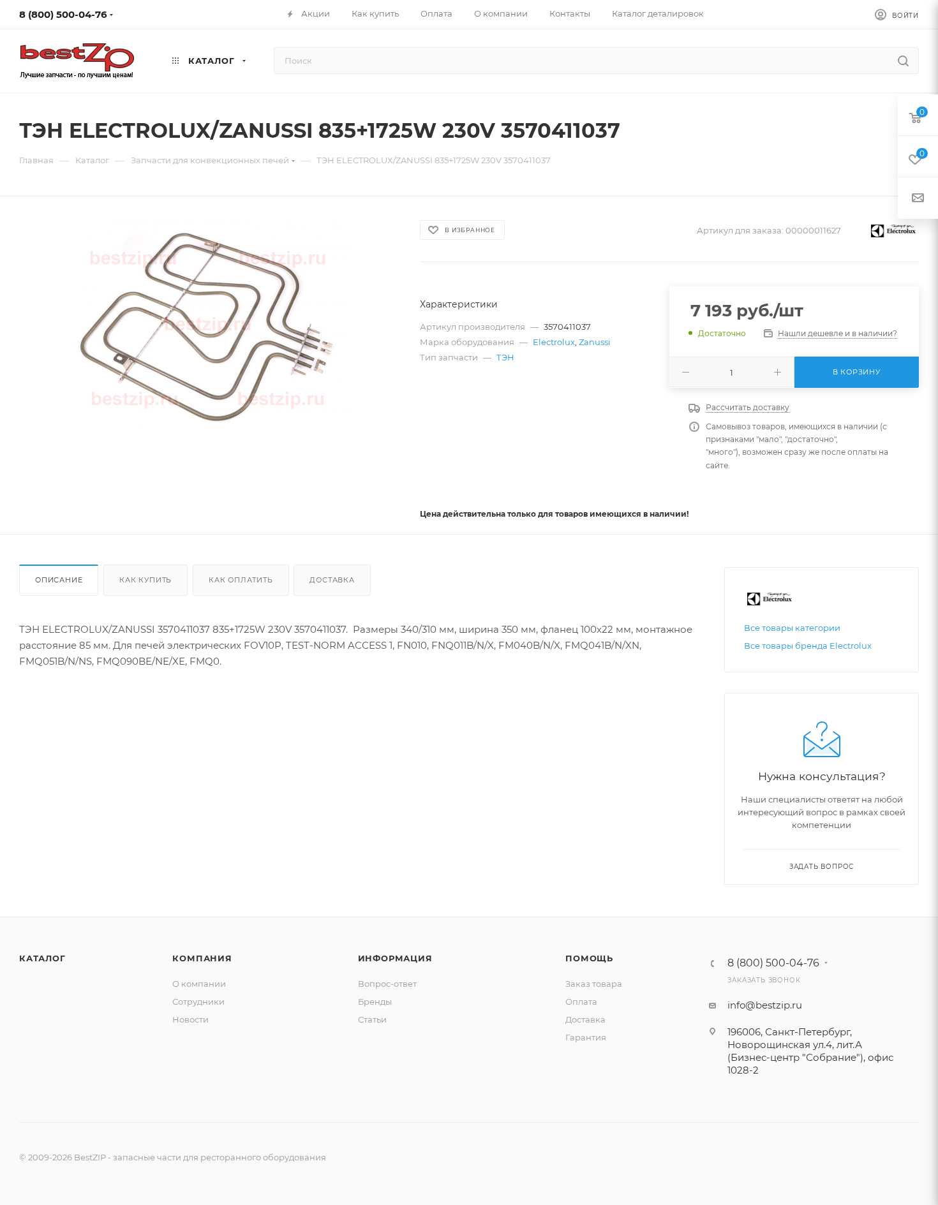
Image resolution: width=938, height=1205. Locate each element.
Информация (395, 958)
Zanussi (595, 342)
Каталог (42, 958)
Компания (202, 958)
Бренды (375, 1001)
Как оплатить (241, 579)
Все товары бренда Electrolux (808, 645)
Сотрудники (198, 1001)
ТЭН (505, 357)
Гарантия (585, 1037)
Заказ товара (593, 984)
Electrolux (554, 342)
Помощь (589, 958)
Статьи (372, 1019)
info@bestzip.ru (764, 1005)
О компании (199, 984)
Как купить (145, 579)
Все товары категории (792, 628)
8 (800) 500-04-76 (63, 14)
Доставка (331, 579)
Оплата (581, 1001)
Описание (58, 579)
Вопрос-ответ (387, 984)
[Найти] (903, 60)
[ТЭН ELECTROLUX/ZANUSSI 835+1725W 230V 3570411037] (208, 325)
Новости (190, 1019)
